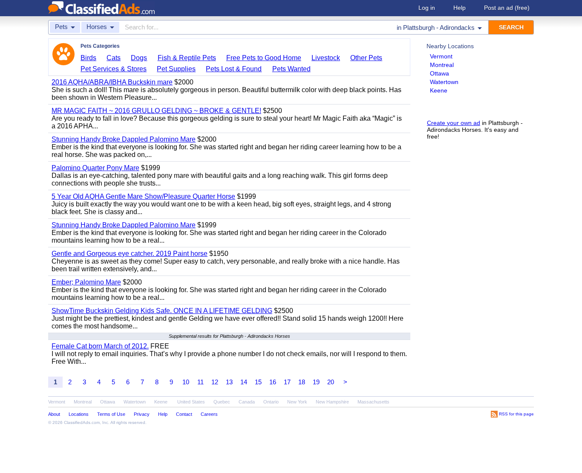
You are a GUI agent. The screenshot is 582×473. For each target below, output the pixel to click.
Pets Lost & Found (234, 69)
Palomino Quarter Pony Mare (95, 167)
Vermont (441, 56)
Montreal (442, 64)
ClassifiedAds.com (82, 422)
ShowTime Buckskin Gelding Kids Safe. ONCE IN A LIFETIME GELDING (162, 310)
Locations (79, 414)
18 (301, 382)
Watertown (444, 81)
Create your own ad (453, 122)
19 (316, 382)
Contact (184, 414)
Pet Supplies (176, 69)
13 (229, 382)
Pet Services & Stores (114, 69)
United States (191, 401)
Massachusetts (373, 401)
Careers (209, 414)
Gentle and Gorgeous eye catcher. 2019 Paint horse (129, 253)
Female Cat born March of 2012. (100, 346)
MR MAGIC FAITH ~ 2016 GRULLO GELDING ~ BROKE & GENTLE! (156, 110)
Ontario (271, 401)
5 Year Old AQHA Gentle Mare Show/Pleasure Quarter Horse (143, 196)
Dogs (139, 57)
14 (243, 382)
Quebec (221, 401)
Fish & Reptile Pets (187, 57)
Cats (114, 57)
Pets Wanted (291, 69)
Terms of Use (111, 414)
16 (272, 382)
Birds (88, 57)
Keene (438, 90)
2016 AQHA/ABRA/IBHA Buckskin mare (112, 82)
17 (287, 382)
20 (330, 382)
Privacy (142, 414)
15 (258, 382)
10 (185, 382)
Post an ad (507, 7)
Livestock (325, 57)
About (54, 414)
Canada (247, 401)
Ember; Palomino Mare (86, 282)
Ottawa (439, 73)
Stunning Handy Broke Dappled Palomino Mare (124, 139)
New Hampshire (332, 401)
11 (200, 382)
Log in (426, 7)
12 (214, 382)
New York (297, 401)
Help (459, 7)
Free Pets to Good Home (263, 57)
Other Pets (366, 57)
